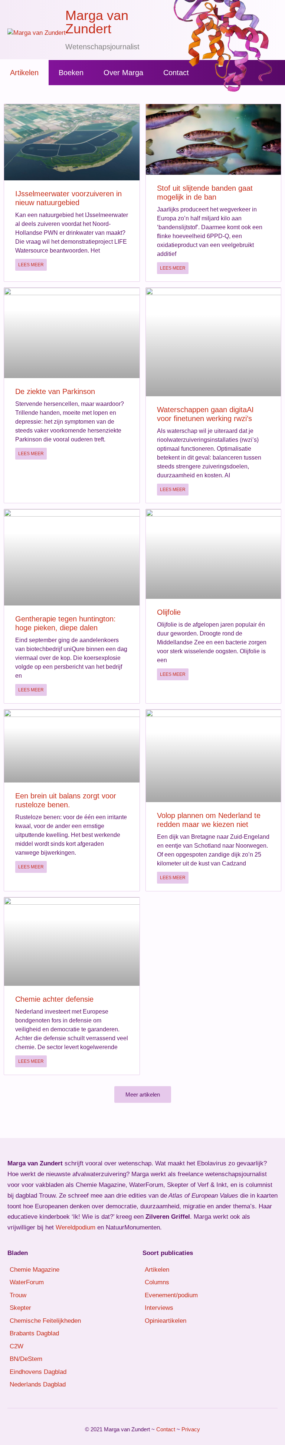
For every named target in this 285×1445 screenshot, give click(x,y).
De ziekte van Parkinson (55, 391)
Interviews (159, 1307)
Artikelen (24, 73)
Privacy (190, 1429)
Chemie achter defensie (54, 999)
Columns (157, 1282)
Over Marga (123, 73)
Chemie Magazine (34, 1269)
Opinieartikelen (165, 1320)
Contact (176, 73)
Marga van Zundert (96, 22)
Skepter (20, 1307)
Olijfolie (169, 612)
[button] (142, 1094)
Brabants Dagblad (34, 1333)
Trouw (18, 1295)
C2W (16, 1346)
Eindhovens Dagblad (38, 1371)
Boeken (71, 73)
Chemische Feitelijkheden (45, 1320)
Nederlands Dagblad (38, 1384)
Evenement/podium (171, 1295)
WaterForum (27, 1282)
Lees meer (31, 264)
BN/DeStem (26, 1358)
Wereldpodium (75, 1227)
